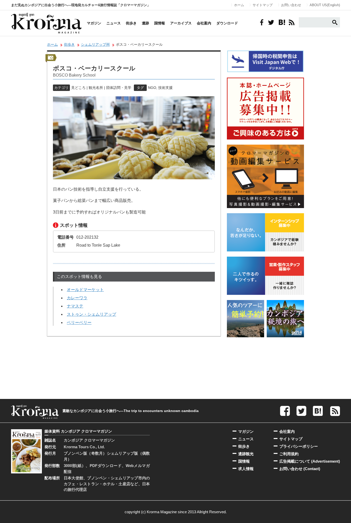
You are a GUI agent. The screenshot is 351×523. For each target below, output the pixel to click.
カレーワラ (77, 298)
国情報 (159, 23)
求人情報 (246, 468)
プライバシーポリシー (298, 446)
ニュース (113, 23)
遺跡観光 (246, 454)
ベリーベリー (79, 322)
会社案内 (204, 23)
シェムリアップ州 (95, 44)
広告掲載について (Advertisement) (309, 461)
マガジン (94, 23)
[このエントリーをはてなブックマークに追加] (281, 22)
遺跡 (145, 23)
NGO (152, 88)
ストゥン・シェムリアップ (91, 314)
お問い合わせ (291, 5)
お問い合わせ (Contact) (299, 468)
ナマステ (75, 306)
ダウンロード (227, 23)
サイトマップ (263, 5)
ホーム (239, 5)
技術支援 (165, 88)
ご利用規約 (289, 454)
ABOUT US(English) (325, 5)
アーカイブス (181, 23)
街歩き (131, 23)
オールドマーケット (85, 289)
